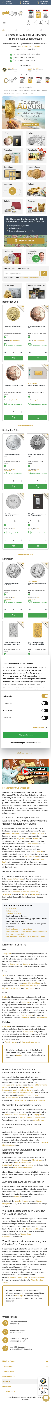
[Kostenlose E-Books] (36, 291)
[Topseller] (12, 155)
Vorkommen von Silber (28, 986)
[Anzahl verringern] (5, 352)
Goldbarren (25, 892)
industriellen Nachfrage (31, 983)
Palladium (37, 46)
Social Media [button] (7, 1366)
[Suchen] (35, 22)
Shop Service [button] (8, 1371)
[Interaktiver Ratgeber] (36, 256)
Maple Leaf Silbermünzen (22, 1090)
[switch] (43, 1392)
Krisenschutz (11, 908)
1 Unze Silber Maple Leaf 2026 (36, 455)
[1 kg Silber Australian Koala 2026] (37, 571)
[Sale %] (12, 189)
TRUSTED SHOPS (36, 852)
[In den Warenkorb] (13, 358)
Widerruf (6, 1381)
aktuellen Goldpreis (22, 1201)
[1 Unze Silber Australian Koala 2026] (13, 571)
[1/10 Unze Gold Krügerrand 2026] (37, 314)
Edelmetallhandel (32, 844)
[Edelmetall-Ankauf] (36, 189)
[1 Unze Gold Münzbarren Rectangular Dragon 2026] (37, 630)
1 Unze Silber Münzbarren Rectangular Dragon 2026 (12, 643)
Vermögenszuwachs (13, 913)
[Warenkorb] (47, 22)
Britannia (20, 1085)
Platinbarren (25, 1018)
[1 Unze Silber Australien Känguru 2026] (13, 501)
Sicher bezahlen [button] (9, 1391)
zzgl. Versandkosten (15, 340)
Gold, (22, 277)
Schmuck (21, 1117)
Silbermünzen (34, 892)
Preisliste (17, 1197)
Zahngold (29, 1117)
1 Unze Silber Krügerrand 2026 (12, 455)
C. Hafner (16, 1100)
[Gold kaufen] (12, 138)
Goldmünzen (15, 892)
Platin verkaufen (27, 1015)
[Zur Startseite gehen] (12, 13)
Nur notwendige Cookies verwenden (25, 742)
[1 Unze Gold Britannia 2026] (13, 314)
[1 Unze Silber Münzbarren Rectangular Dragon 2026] (13, 630)
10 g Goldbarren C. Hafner (36, 385)
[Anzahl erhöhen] (21, 352)
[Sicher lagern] (12, 291)
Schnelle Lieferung (9, 2)
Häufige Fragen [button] (9, 1361)
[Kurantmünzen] (36, 172)
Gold (21, 46)
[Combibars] (12, 172)
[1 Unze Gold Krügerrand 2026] (13, 373)
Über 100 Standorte (26, 2)
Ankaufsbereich (39, 1120)
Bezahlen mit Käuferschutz (44, 2)
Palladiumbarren (11, 1042)
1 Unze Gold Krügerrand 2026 (13, 385)
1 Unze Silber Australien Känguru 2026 (11, 514)
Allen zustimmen (25, 735)
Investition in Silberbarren (11, 988)
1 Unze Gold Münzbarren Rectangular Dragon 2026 (36, 643)
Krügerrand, (28, 277)
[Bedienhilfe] (28, 22)
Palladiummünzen (26, 1093)
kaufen (16, 1165)
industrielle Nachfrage (15, 879)
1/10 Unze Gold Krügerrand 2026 (37, 327)
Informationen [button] (8, 1377)
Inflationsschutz (39, 277)
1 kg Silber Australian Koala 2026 (37, 584)
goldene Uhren (38, 1117)
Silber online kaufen (38, 1277)
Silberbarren (6, 894)
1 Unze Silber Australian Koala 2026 (11, 584)
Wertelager (19, 1296)
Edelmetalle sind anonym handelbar (19, 929)
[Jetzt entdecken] (23, 113)
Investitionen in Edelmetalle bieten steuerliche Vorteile (25, 937)
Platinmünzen (42, 1018)
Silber (26, 46)
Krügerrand (9, 1085)
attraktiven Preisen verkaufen (15, 1115)
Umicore (23, 1100)
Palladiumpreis (28, 1032)
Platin (31, 46)
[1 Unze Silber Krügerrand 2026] (13, 442)
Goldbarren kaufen (38, 833)
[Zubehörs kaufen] (12, 206)
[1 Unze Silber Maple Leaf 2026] (37, 442)
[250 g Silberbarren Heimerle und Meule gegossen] (37, 501)
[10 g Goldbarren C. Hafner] (37, 373)
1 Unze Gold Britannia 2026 (12, 326)
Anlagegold (6, 954)
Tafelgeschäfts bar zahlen (22, 1168)
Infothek (19, 1055)
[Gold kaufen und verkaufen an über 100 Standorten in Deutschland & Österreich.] (25, 231)
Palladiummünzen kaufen (29, 1042)
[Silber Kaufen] (36, 138)
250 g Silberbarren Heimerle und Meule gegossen (37, 514)
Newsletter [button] (7, 1386)
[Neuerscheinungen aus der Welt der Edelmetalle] (12, 256)
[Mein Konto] (41, 22)
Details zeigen (38, 727)
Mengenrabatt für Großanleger (16, 788)
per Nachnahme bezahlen (30, 1229)
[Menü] (47, 1378)
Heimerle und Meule (37, 1100)
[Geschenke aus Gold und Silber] (36, 155)
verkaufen (29, 1165)
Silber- (30, 1095)
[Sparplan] (36, 206)
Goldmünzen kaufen (12, 833)
